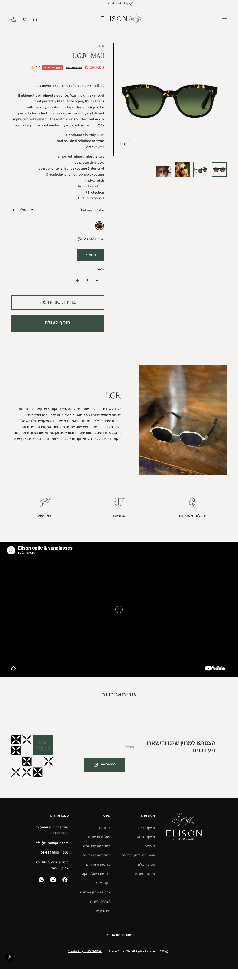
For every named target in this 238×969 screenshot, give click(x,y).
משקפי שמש (146, 837)
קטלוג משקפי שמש (97, 846)
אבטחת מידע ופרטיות (95, 892)
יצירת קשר (103, 911)
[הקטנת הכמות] (97, 280)
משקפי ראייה (145, 828)
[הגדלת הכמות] (77, 280)
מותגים (150, 846)
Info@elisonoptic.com (51, 843)
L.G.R (100, 46)
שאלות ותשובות (99, 837)
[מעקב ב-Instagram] (53, 880)
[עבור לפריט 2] (200, 169)
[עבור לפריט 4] (163, 171)
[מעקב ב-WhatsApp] (42, 880)
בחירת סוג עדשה (58, 302)
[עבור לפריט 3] (182, 169)
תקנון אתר (103, 883)
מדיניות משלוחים (98, 865)
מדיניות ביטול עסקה (96, 874)
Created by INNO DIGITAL (85, 951)
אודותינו (105, 828)
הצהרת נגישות (100, 902)
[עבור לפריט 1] (219, 169)
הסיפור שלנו (146, 865)
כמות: (100, 269)
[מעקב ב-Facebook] (65, 880)
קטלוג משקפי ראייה (97, 855)
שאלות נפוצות (145, 874)
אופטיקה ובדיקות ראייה (138, 855)
